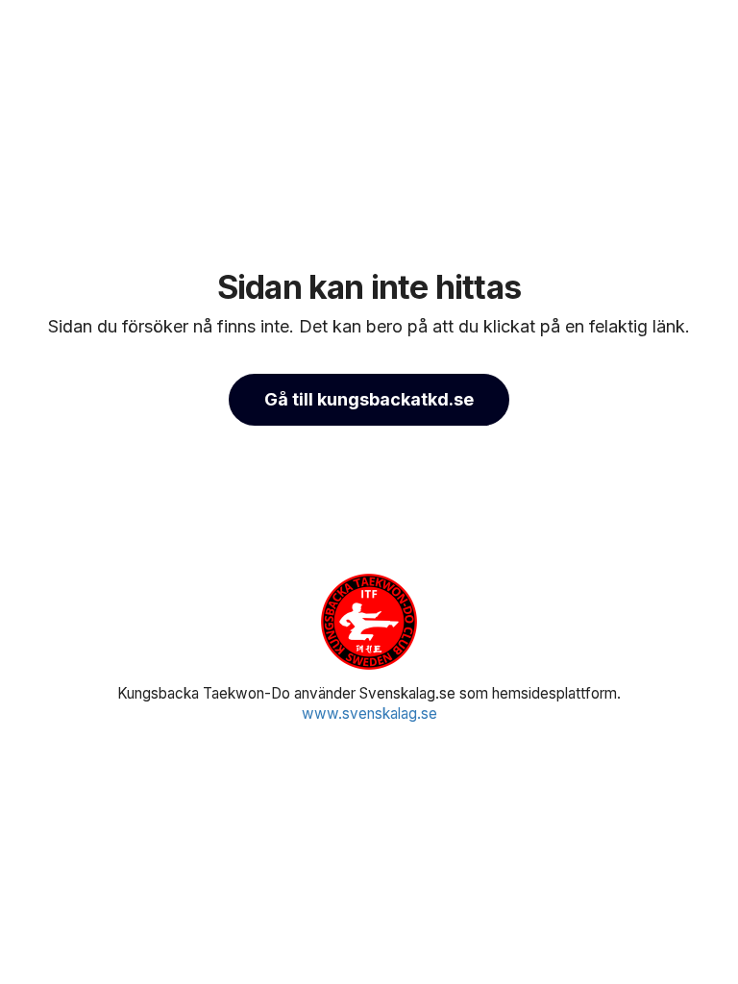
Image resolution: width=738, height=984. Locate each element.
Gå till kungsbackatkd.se (369, 399)
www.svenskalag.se (369, 713)
